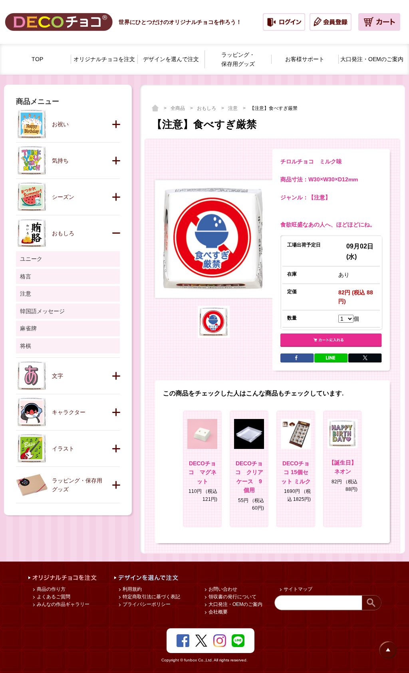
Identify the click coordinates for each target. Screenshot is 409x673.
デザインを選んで (171, 59)
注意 (233, 108)
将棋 (25, 346)
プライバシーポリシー (146, 604)
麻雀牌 (28, 328)
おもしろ (207, 108)
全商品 (178, 108)
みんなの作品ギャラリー (62, 604)
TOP (37, 59)
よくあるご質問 (53, 597)
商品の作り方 (51, 589)
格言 (25, 276)
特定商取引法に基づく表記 (150, 597)
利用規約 (131, 589)
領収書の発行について (231, 597)
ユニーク (31, 259)
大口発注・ (371, 59)
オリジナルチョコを (104, 59)
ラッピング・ (238, 59)
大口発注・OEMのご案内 (234, 604)
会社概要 (217, 612)
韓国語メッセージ (42, 311)
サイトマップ (297, 589)
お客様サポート (304, 59)
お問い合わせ (222, 589)
